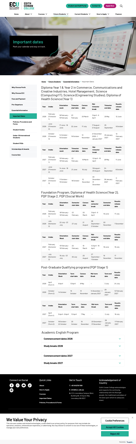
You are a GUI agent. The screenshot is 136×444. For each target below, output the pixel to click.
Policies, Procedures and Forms (22, 123)
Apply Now (110, 6)
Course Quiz (16, 155)
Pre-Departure (17, 105)
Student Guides (19, 130)
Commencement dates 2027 (58, 355)
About (27, 14)
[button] (132, 417)
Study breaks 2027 (53, 363)
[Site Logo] (22, 6)
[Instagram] (18, 385)
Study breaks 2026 (53, 346)
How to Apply (102, 14)
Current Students (81, 14)
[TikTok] (30, 385)
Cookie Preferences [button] (114, 420)
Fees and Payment (18, 99)
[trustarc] (130, 442)
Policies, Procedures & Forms (50, 402)
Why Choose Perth (19, 87)
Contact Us (96, 6)
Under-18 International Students (21, 136)
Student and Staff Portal (77, 6)
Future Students (60, 14)
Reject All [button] (114, 433)
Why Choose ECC (18, 93)
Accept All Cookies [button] (115, 427)
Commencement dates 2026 (58, 338)
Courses (41, 14)
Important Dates (19, 116)
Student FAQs (18, 143)
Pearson (118, 14)
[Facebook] (12, 385)
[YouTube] (24, 385)
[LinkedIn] (11, 390)
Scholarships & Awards (20, 149)
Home (16, 14)
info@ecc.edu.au (77, 390)
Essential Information (20, 110)
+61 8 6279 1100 (76, 385)
